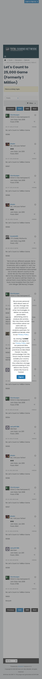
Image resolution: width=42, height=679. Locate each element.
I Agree (21, 377)
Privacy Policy (23, 334)
